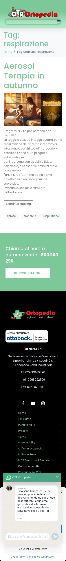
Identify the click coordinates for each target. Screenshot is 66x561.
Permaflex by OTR (29, 472)
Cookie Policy (18, 557)
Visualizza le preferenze (33, 548)
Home (22, 413)
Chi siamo (24, 419)
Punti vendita (26, 425)
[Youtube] (33, 403)
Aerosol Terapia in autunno (24, 75)
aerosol (11, 216)
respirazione (51, 216)
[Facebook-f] (23, 403)
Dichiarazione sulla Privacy (40, 557)
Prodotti (23, 431)
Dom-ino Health (28, 466)
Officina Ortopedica (31, 448)
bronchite (30, 216)
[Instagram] (43, 403)
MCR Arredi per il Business (34, 460)
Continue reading (18, 204)
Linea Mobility (26, 442)
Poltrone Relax (27, 454)
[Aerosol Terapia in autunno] (33, 109)
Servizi (22, 437)
